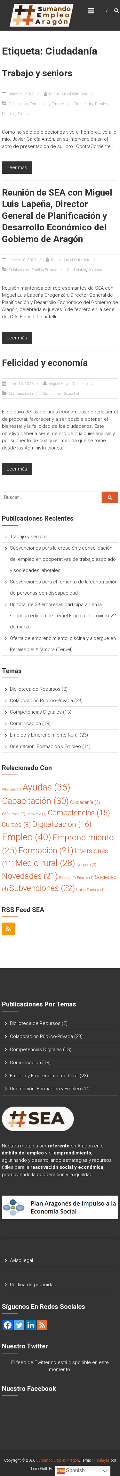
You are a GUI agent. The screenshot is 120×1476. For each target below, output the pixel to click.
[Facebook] (8, 1325)
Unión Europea (90, 890)
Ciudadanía (83, 104)
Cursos (16, 824)
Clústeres (13, 814)
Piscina (67, 878)
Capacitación (35, 801)
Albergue (11, 789)
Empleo (101, 104)
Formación (46, 850)
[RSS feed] (42, 1325)
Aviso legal (21, 1260)
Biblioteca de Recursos (35, 689)
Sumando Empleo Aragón (57, 1460)
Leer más (17, 167)
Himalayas (101, 1460)
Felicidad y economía (45, 363)
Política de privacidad (33, 1284)
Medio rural (45, 863)
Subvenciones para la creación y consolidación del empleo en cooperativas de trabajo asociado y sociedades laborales (63, 559)
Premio (85, 878)
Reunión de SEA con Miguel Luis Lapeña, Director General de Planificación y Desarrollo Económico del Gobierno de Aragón (57, 215)
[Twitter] (19, 1325)
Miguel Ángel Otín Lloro (68, 94)
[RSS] (8, 929)
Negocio (8, 114)
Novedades (30, 876)
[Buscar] (110, 497)
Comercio (36, 814)
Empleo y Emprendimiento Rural (44, 735)
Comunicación (21, 393)
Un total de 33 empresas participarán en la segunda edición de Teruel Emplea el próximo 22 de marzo (63, 616)
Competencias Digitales (36, 712)
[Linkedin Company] (31, 1325)
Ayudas (46, 787)
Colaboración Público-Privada (33, 270)
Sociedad (25, 114)
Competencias (79, 812)
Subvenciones (42, 888)
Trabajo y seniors (37, 73)
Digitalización (62, 824)
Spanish (75, 1470)
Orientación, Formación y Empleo (36, 104)
